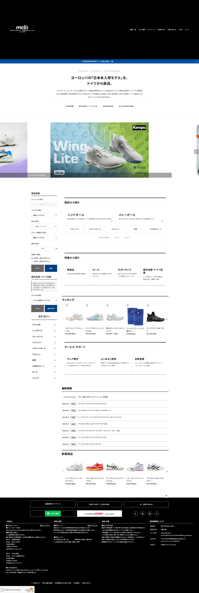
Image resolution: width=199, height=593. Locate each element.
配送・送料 (57, 521)
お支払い (9, 521)
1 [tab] (95, 179)
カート (187, 29)
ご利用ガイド (161, 29)
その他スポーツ (38, 366)
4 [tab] (100, 179)
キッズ (34, 372)
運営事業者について (157, 521)
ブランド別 (36, 324)
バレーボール (37, 336)
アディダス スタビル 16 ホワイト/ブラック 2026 (84, 424)
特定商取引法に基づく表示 (63, 583)
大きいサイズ (124, 269)
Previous (2, 151)
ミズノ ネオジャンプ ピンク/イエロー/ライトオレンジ (86, 410)
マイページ (151, 29)
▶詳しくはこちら (45, 525)
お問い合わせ (172, 29)
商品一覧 (133, 29)
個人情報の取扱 (47, 583)
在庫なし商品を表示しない (42, 258)
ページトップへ (166, 496)
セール (95, 269)
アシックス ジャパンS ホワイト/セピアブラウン (84, 404)
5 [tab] (102, 179)
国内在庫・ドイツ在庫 (153, 271)
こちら (125, 535)
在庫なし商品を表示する (42, 261)
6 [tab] (103, 179)
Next (196, 151)
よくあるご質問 (108, 359)
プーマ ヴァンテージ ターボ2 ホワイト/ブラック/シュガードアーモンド (91, 417)
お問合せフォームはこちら (168, 545)
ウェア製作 (141, 29)
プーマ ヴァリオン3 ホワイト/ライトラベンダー (84, 437)
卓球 (34, 360)
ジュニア (35, 378)
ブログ (181, 29)
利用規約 (77, 583)
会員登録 (139, 359)
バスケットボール (38, 348)
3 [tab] (98, 179)
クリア (38, 268)
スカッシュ (36, 354)
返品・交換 (105, 521)
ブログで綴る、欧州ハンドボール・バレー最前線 (86, 397)
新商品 (70, 269)
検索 (51, 268)
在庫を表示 (51, 308)
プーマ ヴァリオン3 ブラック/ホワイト (81, 444)
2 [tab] (97, 179)
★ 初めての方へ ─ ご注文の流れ (97, 61)
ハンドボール (37, 330)
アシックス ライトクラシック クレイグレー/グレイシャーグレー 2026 (91, 430)
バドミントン (37, 342)
